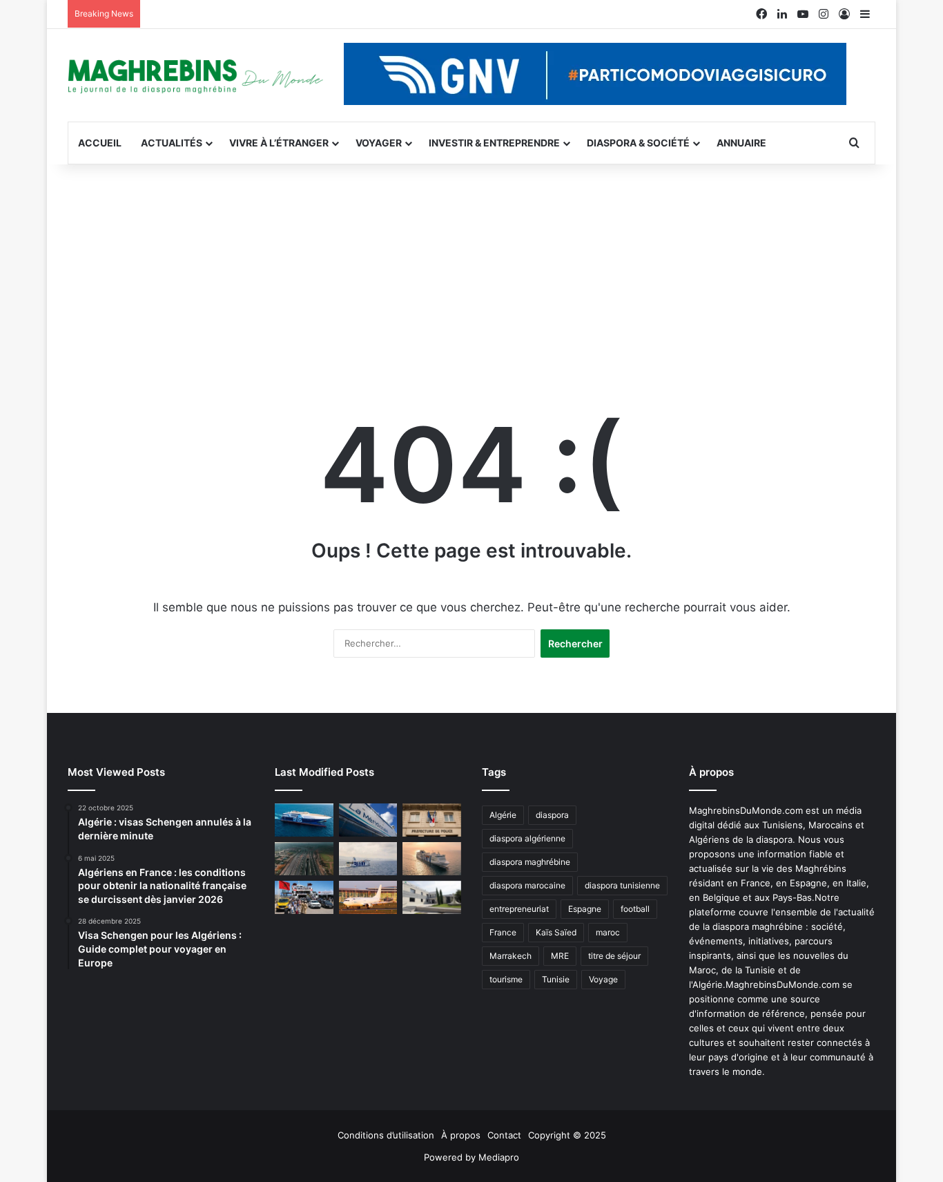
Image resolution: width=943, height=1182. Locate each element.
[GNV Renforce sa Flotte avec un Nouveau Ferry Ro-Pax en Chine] (431, 858)
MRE (560, 956)
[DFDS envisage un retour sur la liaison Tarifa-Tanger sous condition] (304, 820)
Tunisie (556, 979)
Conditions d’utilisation (386, 1135)
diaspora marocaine (527, 885)
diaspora (552, 815)
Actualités (171, 143)
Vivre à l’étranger (279, 143)
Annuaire (741, 143)
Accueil (99, 143)
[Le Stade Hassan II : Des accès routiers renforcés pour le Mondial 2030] (304, 858)
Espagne (584, 909)
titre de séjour (614, 956)
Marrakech (510, 956)
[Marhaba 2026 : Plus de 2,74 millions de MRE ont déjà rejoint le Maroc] (304, 897)
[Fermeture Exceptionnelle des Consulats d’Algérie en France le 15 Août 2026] (431, 897)
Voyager (379, 143)
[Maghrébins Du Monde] (195, 75)
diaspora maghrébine (529, 862)
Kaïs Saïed (556, 932)
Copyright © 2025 (567, 1135)
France (502, 932)
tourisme (506, 979)
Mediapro (498, 1157)
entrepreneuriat (519, 909)
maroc (608, 932)
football (635, 909)
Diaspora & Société (638, 143)
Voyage (603, 979)
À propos (460, 1135)
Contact (504, 1135)
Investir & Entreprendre (494, 143)
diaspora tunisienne (622, 885)
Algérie (502, 815)
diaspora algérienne (527, 838)
